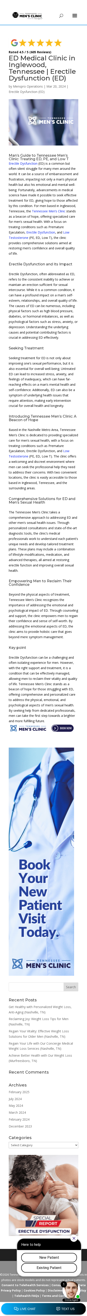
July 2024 (15, 1099)
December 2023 (20, 1126)
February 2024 (19, 1119)
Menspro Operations (28, 86)
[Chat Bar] (43, 1309)
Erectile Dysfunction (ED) (27, 92)
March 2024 (17, 1112)
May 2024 (16, 1105)
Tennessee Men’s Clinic (48, 211)
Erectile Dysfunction (23, 163)
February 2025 (19, 1092)
